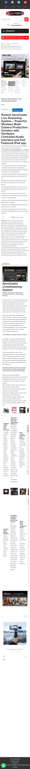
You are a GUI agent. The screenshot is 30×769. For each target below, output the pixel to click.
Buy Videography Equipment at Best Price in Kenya (14, 230)
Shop (9, 43)
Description (5, 264)
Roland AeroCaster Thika (18, 252)
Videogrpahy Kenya (21, 255)
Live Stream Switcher (12, 235)
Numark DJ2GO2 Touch (28, 99)
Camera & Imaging (6, 45)
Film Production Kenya (7, 231)
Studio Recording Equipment (16, 254)
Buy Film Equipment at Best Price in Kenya (16, 227)
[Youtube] (25, 2)
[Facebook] (6, 2)
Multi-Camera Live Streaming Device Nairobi (12, 242)
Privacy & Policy (15, 761)
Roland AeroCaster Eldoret (14, 249)
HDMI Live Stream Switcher (20, 231)
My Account (6, 6)
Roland (22, 247)
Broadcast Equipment (9, 225)
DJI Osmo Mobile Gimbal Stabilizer (15, 649)
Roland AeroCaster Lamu (18, 250)
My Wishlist (12, 6)
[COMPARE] (26, 656)
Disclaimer (15, 763)
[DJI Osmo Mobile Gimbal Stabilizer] (15, 633)
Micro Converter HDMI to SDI (12, 238)
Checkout (24, 6)
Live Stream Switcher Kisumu (17, 236)
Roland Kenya (4, 254)
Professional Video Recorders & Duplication (11, 47)
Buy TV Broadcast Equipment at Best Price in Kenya (14, 228)
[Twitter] (12, 2)
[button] (26, 56)
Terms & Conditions (15, 759)
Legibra (16, 767)
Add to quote (17, 110)
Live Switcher (17, 238)
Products (10, 31)
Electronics (15, 43)
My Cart (18, 6)
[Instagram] (18, 2)
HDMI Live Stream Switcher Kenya (10, 233)
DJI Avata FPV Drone (26, 99)
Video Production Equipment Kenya (14, 254)
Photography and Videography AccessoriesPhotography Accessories (10, 246)
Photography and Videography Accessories (11, 46)
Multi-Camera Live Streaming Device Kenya (16, 241)
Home (3, 43)
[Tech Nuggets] (15, 13)
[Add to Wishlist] (4, 656)
